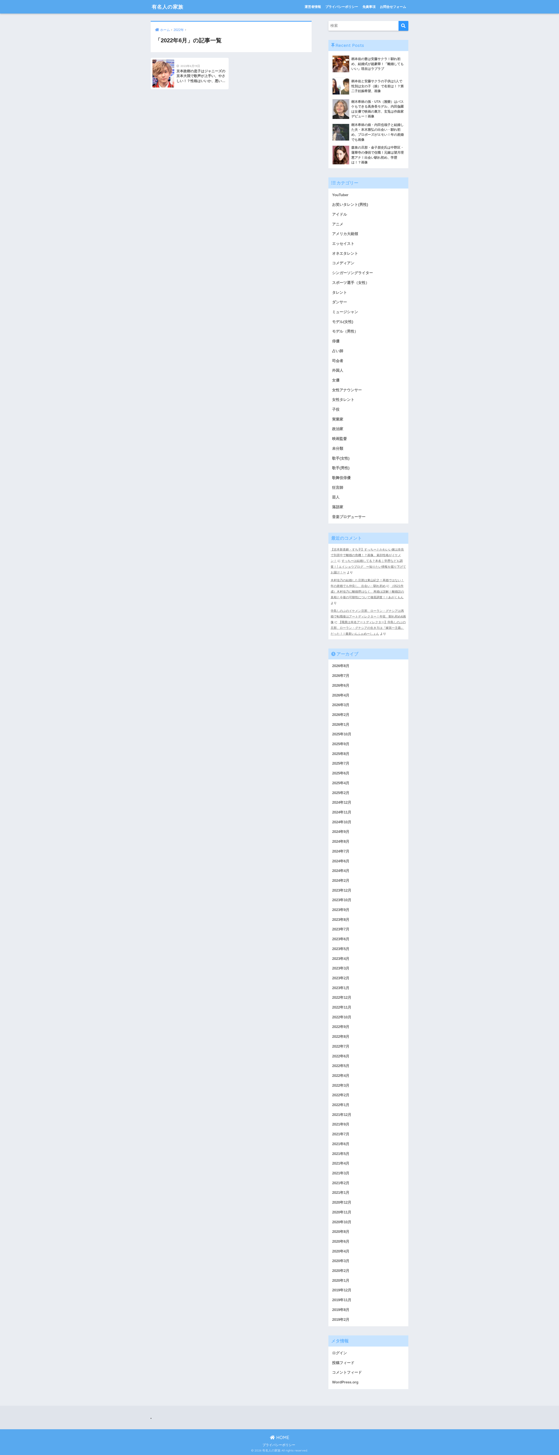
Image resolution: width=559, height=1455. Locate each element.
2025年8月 (340, 754)
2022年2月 (340, 1095)
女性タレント (343, 400)
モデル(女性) (342, 322)
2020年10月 (341, 1222)
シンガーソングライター (352, 273)
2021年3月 (340, 1173)
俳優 (336, 341)
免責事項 (369, 7)
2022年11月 (341, 1007)
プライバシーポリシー (341, 7)
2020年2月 (340, 1271)
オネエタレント (345, 253)
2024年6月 (340, 861)
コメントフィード (347, 1372)
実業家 (337, 419)
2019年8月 (340, 1310)
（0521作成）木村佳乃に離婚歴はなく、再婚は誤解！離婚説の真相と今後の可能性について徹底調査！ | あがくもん (367, 591)
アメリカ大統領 (345, 234)
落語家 (337, 507)
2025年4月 (340, 783)
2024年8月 (340, 841)
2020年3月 (340, 1261)
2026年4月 (340, 695)
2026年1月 (340, 724)
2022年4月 (340, 1076)
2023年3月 (340, 968)
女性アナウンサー (347, 390)
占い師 (337, 351)
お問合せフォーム (393, 7)
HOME (282, 1437)
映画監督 (339, 439)
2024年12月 (341, 802)
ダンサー (339, 302)
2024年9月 (340, 832)
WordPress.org (345, 1382)
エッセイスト (343, 244)
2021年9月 (340, 1124)
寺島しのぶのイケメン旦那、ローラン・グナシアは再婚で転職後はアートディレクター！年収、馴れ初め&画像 (368, 616)
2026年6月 (340, 685)
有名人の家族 (167, 6)
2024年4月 (340, 871)
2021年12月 (341, 1115)
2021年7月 (340, 1134)
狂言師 (337, 488)
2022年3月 (340, 1085)
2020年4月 (340, 1251)
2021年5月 (340, 1154)
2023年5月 (340, 949)
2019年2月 (340, 1320)
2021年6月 (340, 1144)
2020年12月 (341, 1202)
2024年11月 (341, 812)
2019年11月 (341, 1300)
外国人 (337, 370)
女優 (336, 380)
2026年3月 (340, 705)
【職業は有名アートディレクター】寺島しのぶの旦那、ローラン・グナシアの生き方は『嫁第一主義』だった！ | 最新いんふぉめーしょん (368, 627)
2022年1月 (340, 1105)
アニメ (337, 224)
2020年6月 (340, 1241)
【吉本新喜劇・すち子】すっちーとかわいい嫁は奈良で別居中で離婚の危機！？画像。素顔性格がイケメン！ (367, 555)
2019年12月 (341, 1290)
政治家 (337, 429)
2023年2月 (340, 978)
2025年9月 (340, 744)
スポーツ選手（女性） (350, 283)
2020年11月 (341, 1212)
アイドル (339, 214)
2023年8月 (340, 920)
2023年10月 (341, 900)
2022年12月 (341, 997)
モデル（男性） (345, 331)
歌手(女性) (341, 458)
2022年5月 (340, 1066)
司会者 (337, 361)
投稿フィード (343, 1363)
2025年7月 (340, 763)
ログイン (339, 1353)
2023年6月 (340, 939)
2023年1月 (340, 988)
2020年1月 (340, 1280)
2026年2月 (340, 715)
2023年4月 (340, 959)
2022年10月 (341, 1017)
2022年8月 (340, 1037)
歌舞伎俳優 (341, 478)
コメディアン (343, 263)
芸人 (336, 497)
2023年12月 (341, 890)
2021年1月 (340, 1193)
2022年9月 (340, 1027)
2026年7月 (340, 676)
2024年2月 (340, 880)
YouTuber (340, 195)
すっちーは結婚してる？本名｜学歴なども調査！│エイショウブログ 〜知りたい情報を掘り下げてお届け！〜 (368, 566)
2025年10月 (341, 734)
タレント (339, 292)
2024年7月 (340, 851)
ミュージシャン (345, 312)
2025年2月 (340, 793)
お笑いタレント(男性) (350, 204)
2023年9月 (340, 910)
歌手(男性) (341, 468)
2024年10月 (341, 822)
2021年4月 (340, 1163)
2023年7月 (340, 929)
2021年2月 (340, 1183)
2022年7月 (340, 1046)
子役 (336, 409)
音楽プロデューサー (349, 517)
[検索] (403, 26)
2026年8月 (340, 666)
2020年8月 (340, 1232)
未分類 (337, 448)
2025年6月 (340, 773)
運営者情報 (313, 7)
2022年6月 (340, 1056)
